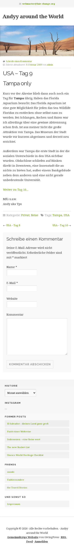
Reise (34, 215)
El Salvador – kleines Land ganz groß (27, 423)
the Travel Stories (17, 487)
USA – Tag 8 (13, 225)
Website (12, 298)
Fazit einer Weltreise (19, 431)
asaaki (10, 471)
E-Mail (12, 283)
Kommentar (15, 314)
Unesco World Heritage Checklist (25, 455)
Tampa (57, 215)
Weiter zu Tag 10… (15, 189)
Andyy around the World (33, 16)
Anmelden (41, 541)
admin (50, 64)
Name (12, 267)
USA (66, 215)
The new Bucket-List (18, 447)
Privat (25, 215)
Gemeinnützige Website (22, 537)
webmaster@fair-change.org (38, 3)
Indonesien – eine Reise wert (23, 439)
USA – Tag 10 (60, 225)
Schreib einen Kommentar (19, 61)
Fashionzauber (15, 479)
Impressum (13, 503)
